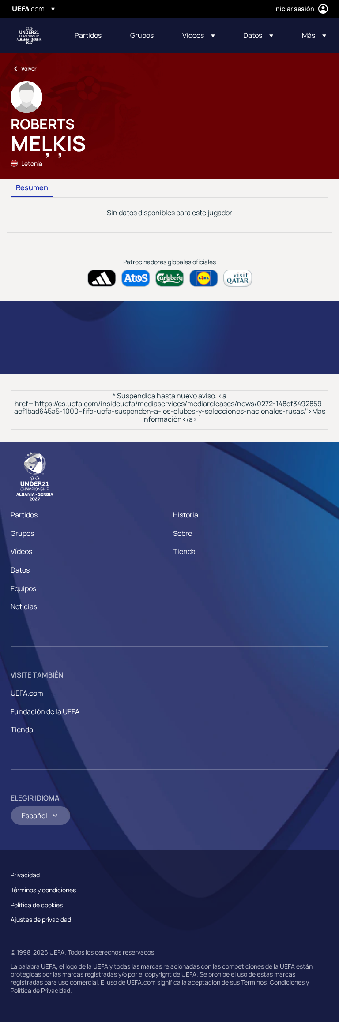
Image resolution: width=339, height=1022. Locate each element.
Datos (20, 570)
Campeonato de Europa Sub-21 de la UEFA (29, 35)
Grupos (22, 533)
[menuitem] (91, 35)
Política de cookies (37, 905)
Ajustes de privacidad (41, 919)
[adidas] (101, 278)
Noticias (24, 606)
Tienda (184, 551)
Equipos (23, 588)
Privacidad (25, 875)
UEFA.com (27, 693)
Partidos (24, 515)
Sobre (182, 533)
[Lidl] (203, 278)
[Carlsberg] (169, 278)
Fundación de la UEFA (45, 711)
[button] (199, 35)
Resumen (32, 188)
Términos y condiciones (43, 890)
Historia (185, 515)
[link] (88, 35)
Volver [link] (29, 68)
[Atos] (135, 278)
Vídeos (21, 551)
